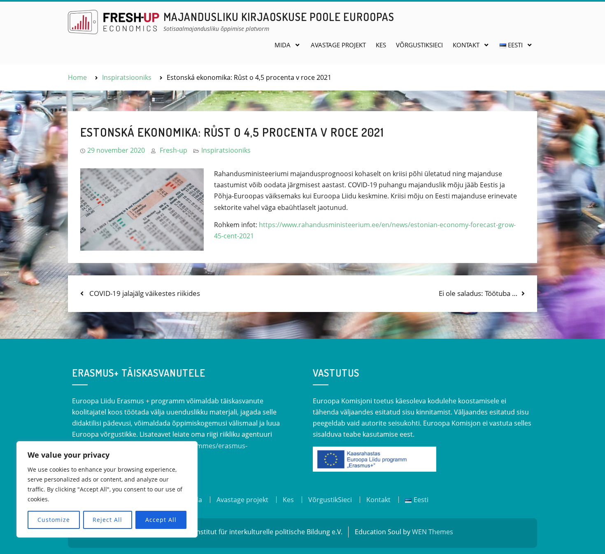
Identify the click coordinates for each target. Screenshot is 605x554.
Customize (53, 520)
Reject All (107, 520)
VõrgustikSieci (419, 45)
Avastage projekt (338, 45)
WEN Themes (432, 531)
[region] (107, 489)
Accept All (161, 520)
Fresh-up (173, 150)
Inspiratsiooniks (226, 150)
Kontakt (466, 45)
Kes (381, 45)
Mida (283, 45)
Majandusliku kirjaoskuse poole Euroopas (278, 16)
